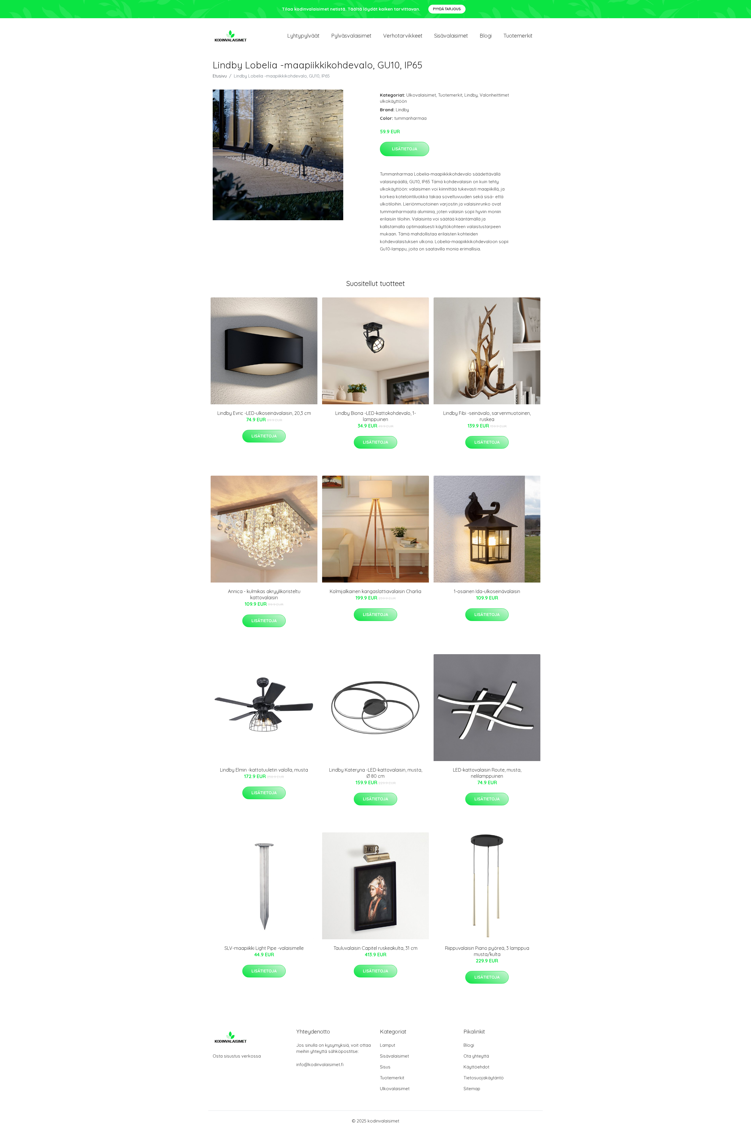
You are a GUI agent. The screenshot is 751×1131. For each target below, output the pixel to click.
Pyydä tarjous (447, 9)
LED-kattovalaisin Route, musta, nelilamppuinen (487, 773)
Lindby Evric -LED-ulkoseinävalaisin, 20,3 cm (264, 413)
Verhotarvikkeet (402, 35)
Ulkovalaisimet (421, 95)
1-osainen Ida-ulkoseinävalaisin (487, 591)
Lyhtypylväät (303, 35)
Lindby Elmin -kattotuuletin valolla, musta (264, 770)
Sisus (385, 1067)
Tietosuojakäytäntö (484, 1077)
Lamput (387, 1045)
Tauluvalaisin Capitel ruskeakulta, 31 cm (375, 948)
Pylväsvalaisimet (351, 35)
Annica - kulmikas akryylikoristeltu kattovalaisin (264, 594)
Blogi (486, 35)
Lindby (471, 95)
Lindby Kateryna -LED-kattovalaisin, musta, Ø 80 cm (375, 773)
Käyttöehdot (476, 1067)
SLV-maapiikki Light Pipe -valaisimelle (264, 948)
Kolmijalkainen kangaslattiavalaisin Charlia (375, 591)
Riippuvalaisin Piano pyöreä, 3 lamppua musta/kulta (487, 951)
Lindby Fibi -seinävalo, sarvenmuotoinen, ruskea (487, 416)
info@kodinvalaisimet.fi (320, 1064)
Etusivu (220, 76)
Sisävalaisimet (451, 35)
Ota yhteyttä (476, 1056)
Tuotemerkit (517, 35)
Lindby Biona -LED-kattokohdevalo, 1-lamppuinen (375, 416)
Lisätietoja (404, 149)
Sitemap (472, 1088)
